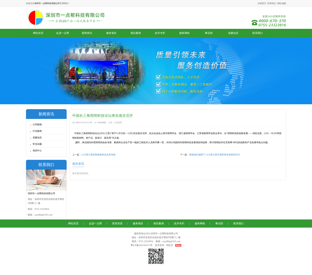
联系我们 (272, 3)
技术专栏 (160, 33)
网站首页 (38, 33)
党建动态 (233, 33)
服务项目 (111, 33)
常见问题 (37, 144)
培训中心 (37, 150)
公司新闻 (37, 124)
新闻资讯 (87, 33)
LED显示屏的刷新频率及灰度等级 (98, 154)
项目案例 (135, 33)
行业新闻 (37, 131)
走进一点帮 (62, 33)
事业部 (209, 33)
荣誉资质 (117, 223)
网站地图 (282, 3)
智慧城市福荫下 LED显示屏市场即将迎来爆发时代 (214, 154)
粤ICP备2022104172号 (141, 245)
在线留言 (262, 3)
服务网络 (184, 33)
